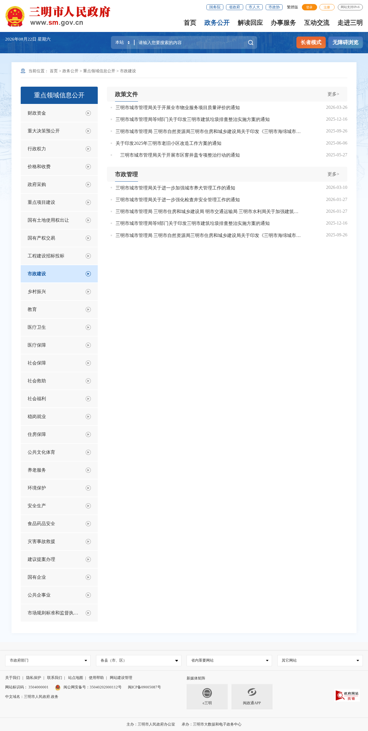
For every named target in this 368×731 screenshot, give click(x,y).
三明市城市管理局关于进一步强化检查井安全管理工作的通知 (178, 199)
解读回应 (250, 22)
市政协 (274, 7)
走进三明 (350, 22)
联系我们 (54, 677)
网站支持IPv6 (350, 7)
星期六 (44, 39)
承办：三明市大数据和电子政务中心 (211, 724)
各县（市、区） (114, 660)
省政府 (234, 7)
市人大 (254, 7)
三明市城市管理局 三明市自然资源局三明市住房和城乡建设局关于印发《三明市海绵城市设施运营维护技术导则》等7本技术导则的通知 (208, 131)
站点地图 (75, 677)
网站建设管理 (121, 677)
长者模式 (311, 42)
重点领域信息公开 (99, 71)
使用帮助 (96, 677)
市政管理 (126, 174)
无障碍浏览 (346, 42)
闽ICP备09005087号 (144, 687)
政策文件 (126, 94)
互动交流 (316, 22)
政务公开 (217, 22)
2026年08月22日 (21, 39)
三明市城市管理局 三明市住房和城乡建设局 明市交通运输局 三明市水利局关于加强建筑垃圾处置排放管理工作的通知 (208, 211)
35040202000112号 (106, 687)
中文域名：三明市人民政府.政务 (31, 696)
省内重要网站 (202, 660)
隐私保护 (33, 677)
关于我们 (12, 677)
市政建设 (128, 71)
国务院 (215, 7)
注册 (327, 7)
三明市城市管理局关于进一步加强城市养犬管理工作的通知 (175, 187)
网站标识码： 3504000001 (27, 687)
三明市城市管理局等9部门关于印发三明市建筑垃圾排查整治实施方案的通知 (193, 119)
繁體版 (292, 7)
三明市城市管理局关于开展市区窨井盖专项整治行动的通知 (178, 155)
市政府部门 (19, 660)
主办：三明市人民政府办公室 (150, 724)
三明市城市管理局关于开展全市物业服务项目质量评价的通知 (178, 107)
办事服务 (283, 22)
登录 (309, 7)
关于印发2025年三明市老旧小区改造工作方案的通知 (168, 143)
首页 (190, 22)
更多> (333, 94)
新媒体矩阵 (196, 678)
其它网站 (289, 660)
